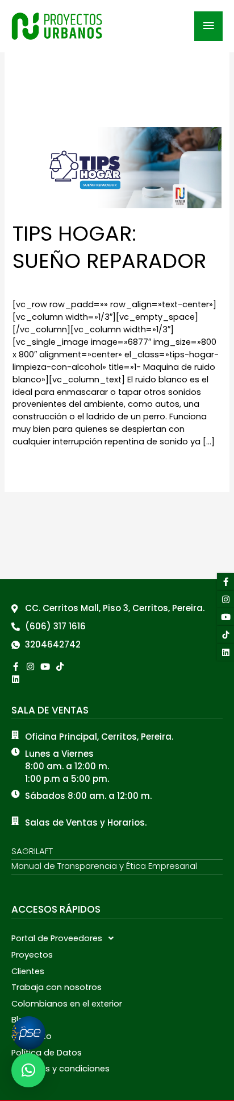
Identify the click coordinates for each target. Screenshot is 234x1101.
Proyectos (32, 954)
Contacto (31, 1036)
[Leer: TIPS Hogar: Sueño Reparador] (116, 166)
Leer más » (34, 466)
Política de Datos (46, 1052)
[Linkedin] (15, 679)
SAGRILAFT (32, 851)
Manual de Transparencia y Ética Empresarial (104, 866)
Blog (20, 1019)
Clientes (27, 971)
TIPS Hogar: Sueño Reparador (109, 247)
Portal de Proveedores (56, 938)
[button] (117, 938)
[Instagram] (225, 599)
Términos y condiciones (60, 1068)
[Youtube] (225, 616)
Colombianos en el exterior (66, 1003)
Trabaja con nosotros (56, 987)
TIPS (20, 284)
